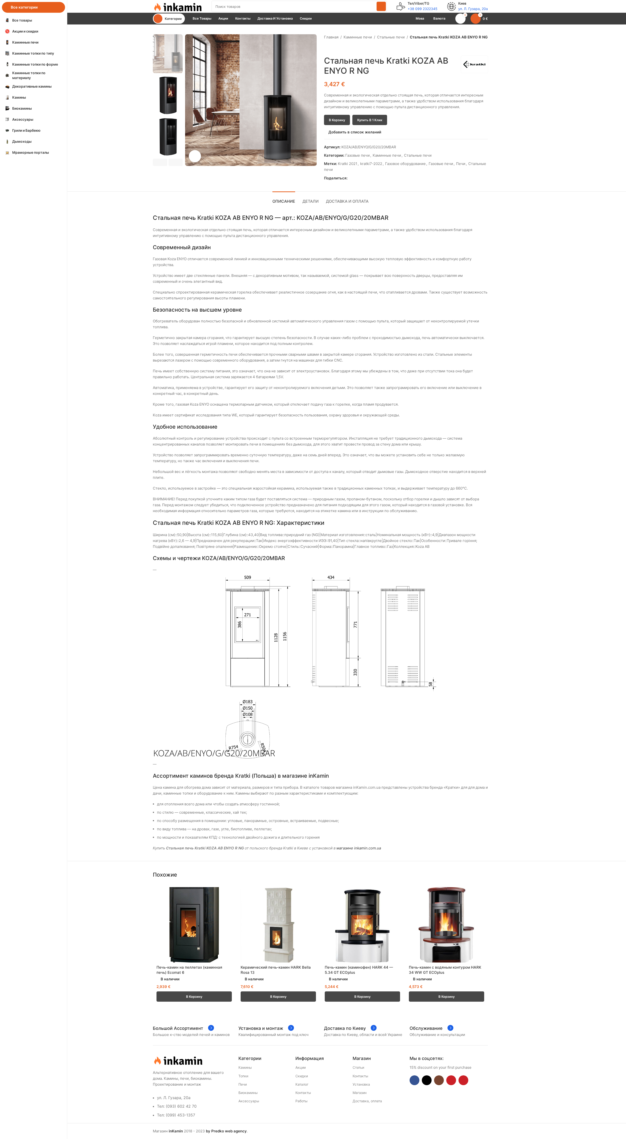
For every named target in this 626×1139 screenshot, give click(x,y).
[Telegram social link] (373, 178)
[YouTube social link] (451, 1080)
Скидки (301, 1076)
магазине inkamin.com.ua (358, 848)
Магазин (360, 1093)
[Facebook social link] (350, 178)
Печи (460, 163)
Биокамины (248, 1093)
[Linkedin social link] (367, 178)
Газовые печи (357, 155)
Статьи (358, 1067)
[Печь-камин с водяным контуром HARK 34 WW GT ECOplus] (446, 925)
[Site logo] (177, 6)
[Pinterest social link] (361, 178)
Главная (331, 37)
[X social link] (356, 178)
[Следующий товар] (339, 48)
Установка (361, 1084)
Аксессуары (248, 1101)
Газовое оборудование (405, 163)
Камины (245, 1067)
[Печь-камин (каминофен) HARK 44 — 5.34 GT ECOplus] (362, 925)
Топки (243, 1076)
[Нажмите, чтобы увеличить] (195, 156)
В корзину (337, 120)
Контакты (303, 1093)
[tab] (283, 198)
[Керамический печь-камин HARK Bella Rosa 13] (278, 925)
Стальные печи (391, 37)
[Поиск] (381, 6)
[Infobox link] (417, 6)
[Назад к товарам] (333, 48)
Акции (300, 1067)
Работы (301, 1101)
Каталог (301, 1084)
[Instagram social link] (439, 1080)
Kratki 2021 (347, 163)
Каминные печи (358, 37)
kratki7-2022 (371, 163)
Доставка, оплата (367, 1101)
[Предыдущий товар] (327, 48)
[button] (160, 162)
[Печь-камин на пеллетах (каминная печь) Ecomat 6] (194, 925)
